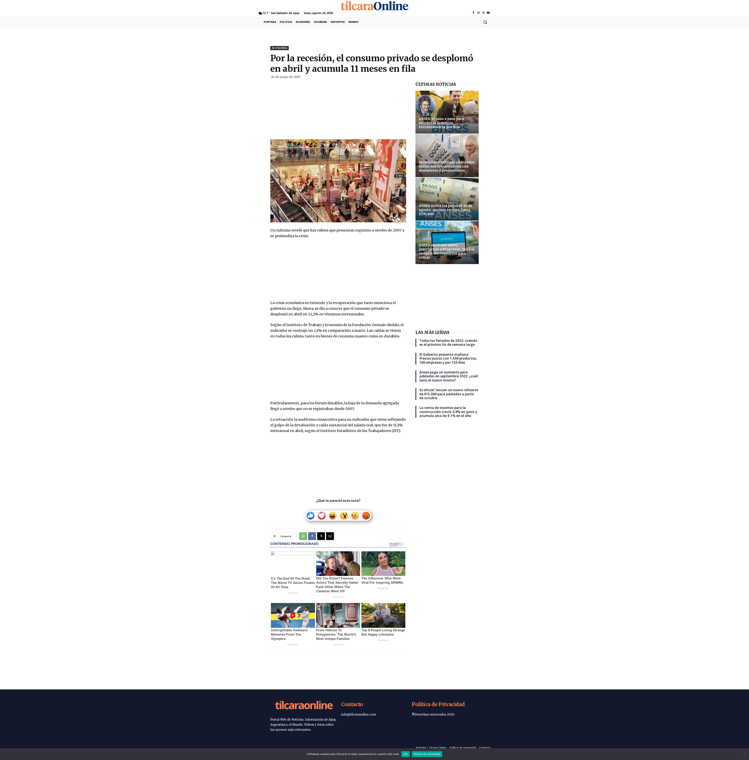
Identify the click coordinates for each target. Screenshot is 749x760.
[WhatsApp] (303, 536)
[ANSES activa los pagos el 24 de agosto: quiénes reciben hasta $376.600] (447, 199)
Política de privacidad (427, 754)
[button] (485, 22)
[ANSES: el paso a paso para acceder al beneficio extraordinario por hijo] (447, 112)
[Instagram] (478, 13)
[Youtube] (488, 13)
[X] (483, 13)
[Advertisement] (338, 110)
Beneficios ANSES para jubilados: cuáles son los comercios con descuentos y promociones (447, 166)
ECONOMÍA (280, 48)
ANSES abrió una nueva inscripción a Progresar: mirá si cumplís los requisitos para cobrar (446, 251)
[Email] (330, 536)
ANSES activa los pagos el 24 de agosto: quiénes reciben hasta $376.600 (445, 210)
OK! (405, 754)
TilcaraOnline (303, 706)
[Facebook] (473, 13)
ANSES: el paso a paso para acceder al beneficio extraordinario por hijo (441, 123)
